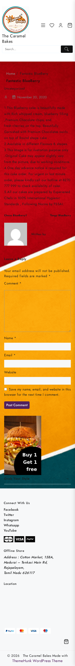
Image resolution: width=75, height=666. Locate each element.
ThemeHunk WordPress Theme (37, 660)
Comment (12, 283)
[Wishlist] (51, 25)
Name (10, 338)
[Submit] (67, 49)
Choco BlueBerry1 (15, 215)
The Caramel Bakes (14, 38)
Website (10, 372)
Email (10, 355)
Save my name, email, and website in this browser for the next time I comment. (37, 392)
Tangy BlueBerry (60, 215)
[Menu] (43, 25)
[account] (60, 25)
